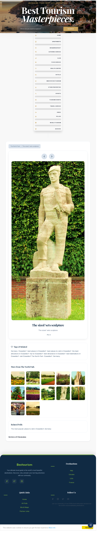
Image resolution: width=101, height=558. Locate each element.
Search (71, 29)
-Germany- (56, 356)
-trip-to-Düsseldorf (36, 354)
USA (71, 478)
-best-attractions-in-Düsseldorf (54, 354)
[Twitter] (14, 481)
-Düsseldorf (22, 351)
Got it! (87, 527)
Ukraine (71, 474)
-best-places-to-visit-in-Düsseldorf (59, 351)
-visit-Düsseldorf (25, 356)
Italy (71, 470)
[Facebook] (7, 481)
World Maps (24, 507)
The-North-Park (37, 356)
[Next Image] (52, 156)
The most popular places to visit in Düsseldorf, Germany (31, 429)
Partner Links (24, 511)
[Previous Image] (44, 156)
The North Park (15, 146)
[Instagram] (22, 481)
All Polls (24, 503)
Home (24, 499)
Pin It (49, 335)
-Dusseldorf (48, 356)
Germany (14, 351)
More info (52, 527)
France (71, 482)
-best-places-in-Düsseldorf (36, 351)
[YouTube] (68, 499)
